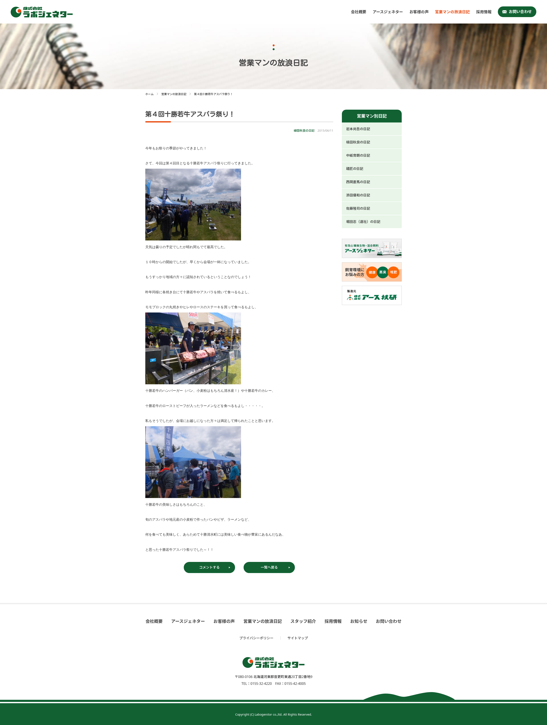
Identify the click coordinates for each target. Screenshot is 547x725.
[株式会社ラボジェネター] (43, 12)
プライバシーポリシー (256, 638)
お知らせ (358, 621)
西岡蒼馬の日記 (358, 182)
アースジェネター (388, 11)
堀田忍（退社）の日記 (363, 221)
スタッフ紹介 (303, 621)
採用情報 (483, 11)
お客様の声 (419, 11)
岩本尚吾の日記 (358, 129)
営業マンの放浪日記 (452, 11)
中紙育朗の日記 (358, 155)
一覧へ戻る (269, 567)
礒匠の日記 (354, 168)
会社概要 (358, 11)
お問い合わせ (520, 11)
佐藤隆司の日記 (358, 208)
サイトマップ (297, 638)
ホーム (149, 94)
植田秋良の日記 (358, 142)
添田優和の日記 (358, 195)
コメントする (209, 567)
